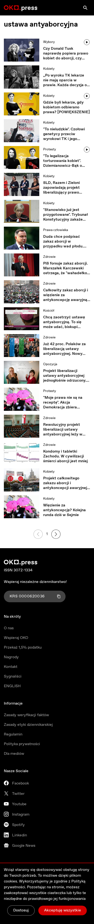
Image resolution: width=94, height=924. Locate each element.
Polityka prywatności (22, 744)
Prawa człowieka (55, 230)
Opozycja (50, 364)
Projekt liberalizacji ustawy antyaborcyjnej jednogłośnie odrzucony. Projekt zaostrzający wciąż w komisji (64, 376)
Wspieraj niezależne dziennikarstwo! (35, 581)
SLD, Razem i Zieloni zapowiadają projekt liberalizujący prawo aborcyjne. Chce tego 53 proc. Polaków (65, 188)
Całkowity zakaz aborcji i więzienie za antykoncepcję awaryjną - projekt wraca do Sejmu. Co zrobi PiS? (66, 295)
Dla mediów (14, 753)
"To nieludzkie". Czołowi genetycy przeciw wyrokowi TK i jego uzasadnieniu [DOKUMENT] (64, 134)
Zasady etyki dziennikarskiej (28, 724)
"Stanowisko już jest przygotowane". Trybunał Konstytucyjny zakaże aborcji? (65, 215)
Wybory (49, 42)
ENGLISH (12, 686)
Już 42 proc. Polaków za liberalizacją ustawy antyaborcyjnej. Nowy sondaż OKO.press (64, 349)
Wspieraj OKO (16, 637)
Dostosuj (21, 910)
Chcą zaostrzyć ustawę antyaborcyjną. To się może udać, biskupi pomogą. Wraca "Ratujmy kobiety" (66, 322)
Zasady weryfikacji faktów (26, 715)
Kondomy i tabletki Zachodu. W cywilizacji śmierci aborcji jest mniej (65, 456)
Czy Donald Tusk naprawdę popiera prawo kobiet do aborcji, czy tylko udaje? (65, 53)
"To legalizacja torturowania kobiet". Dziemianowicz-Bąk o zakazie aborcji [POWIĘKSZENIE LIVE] (64, 161)
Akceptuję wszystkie (62, 910)
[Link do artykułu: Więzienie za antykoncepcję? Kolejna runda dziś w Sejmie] (21, 506)
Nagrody (11, 657)
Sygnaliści (12, 676)
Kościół (48, 310)
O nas (9, 628)
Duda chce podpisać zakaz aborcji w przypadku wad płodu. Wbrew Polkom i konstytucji (63, 241)
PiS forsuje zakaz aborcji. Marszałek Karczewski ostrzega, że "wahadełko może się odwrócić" (65, 268)
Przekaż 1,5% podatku (23, 647)
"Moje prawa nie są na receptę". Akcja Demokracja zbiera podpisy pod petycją (62, 402)
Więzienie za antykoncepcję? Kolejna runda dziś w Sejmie (64, 510)
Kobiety (48, 69)
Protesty (49, 149)
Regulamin (13, 734)
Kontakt (10, 666)
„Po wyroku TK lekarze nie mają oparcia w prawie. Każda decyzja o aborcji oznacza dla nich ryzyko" (65, 80)
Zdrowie (49, 257)
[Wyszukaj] (85, 8)
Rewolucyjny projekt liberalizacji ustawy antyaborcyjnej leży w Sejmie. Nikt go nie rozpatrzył (62, 429)
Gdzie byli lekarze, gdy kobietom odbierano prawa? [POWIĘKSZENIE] (66, 107)
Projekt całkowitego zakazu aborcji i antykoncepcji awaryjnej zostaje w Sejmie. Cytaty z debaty (65, 483)
